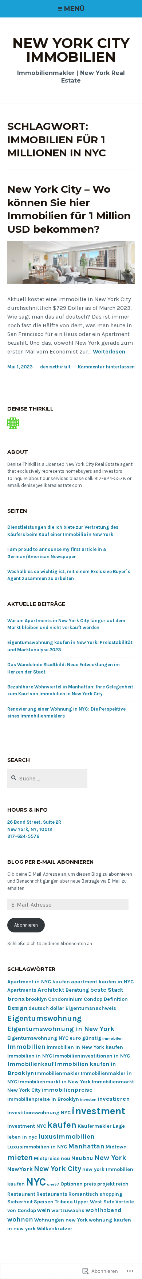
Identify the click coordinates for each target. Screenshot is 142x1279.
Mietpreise (47, 1158)
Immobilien (26, 1047)
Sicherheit (20, 1202)
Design (17, 1007)
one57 (53, 1184)
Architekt (51, 989)
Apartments (21, 990)
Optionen (71, 1184)
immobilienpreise (67, 1089)
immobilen (112, 1038)
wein (43, 1210)
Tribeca (64, 1202)
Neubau (82, 1158)
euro (75, 1038)
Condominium (65, 999)
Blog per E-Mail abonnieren (50, 862)
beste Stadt (106, 989)
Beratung (77, 990)
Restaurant (21, 1194)
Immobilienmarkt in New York (54, 1082)
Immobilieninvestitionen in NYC (91, 1056)
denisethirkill (55, 366)
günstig (91, 1038)
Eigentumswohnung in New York (60, 1029)
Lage (119, 1126)
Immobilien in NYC (29, 1056)
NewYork (20, 1169)
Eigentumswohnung (44, 1018)
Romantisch (83, 1194)
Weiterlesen (109, 352)
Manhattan (86, 1146)
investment (98, 1111)
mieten (20, 1157)
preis (90, 1184)
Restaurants (51, 1194)
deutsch (38, 1008)
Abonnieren (26, 925)
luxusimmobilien (66, 1136)
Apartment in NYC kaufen (38, 982)
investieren (114, 1098)
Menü (74, 9)
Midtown (116, 1147)
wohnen (20, 1219)
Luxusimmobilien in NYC (37, 1147)
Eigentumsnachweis (91, 1008)
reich (122, 1184)
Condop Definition (106, 999)
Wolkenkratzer (54, 1229)
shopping (110, 1194)
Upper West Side (94, 1202)
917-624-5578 (23, 836)
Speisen (44, 1202)
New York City (57, 1168)
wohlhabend (103, 1210)
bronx (16, 998)
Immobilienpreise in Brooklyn (43, 1099)
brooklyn (36, 999)
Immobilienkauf (30, 1063)
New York (110, 1158)
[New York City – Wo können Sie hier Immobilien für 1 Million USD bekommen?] (71, 281)
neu (65, 1158)
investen (88, 1099)
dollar (57, 1008)
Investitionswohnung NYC (39, 1113)
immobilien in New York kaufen (85, 1047)
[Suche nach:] (47, 779)
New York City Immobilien (71, 50)
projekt (106, 1184)
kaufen (61, 1125)
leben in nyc (22, 1137)
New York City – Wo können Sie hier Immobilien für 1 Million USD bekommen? (69, 209)
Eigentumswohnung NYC (37, 1038)
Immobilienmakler (57, 1073)
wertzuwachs (67, 1210)
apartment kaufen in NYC (102, 982)
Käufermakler (95, 1126)
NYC (36, 1182)
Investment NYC (26, 1126)
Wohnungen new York (61, 1220)
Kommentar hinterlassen (106, 366)
